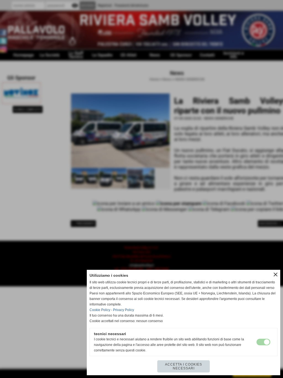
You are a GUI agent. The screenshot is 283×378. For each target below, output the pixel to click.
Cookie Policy (100, 310)
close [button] (275, 274)
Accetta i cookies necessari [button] (183, 366)
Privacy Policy (123, 310)
